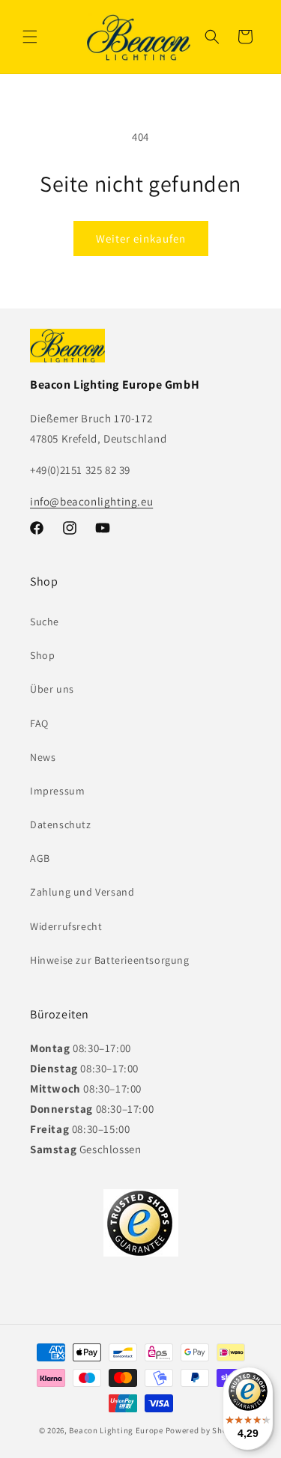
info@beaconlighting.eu (91, 501)
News (42, 757)
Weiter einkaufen (141, 238)
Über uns (52, 689)
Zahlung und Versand (82, 892)
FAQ (39, 723)
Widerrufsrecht (66, 926)
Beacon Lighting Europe (116, 1430)
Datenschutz (60, 824)
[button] (29, 36)
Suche (44, 621)
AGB (40, 858)
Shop (42, 655)
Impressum (57, 791)
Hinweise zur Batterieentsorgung (110, 960)
